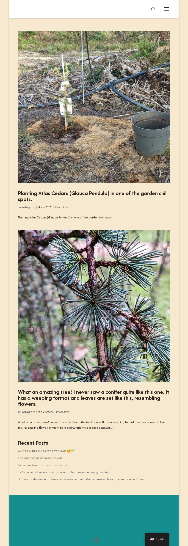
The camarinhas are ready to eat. (40, 458)
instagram (28, 207)
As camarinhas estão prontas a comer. (42, 465)
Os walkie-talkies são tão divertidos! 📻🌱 (46, 451)
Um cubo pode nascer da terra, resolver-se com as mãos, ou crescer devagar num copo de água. (80, 479)
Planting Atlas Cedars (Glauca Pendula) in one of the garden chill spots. (93, 196)
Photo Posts (62, 207)
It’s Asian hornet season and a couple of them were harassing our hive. (64, 472)
